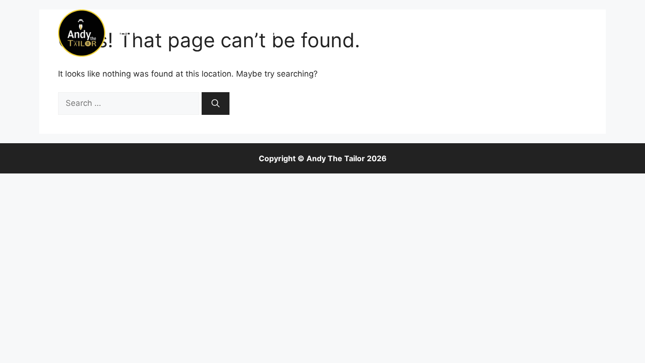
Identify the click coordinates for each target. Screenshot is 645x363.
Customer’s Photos (303, 33)
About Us (182, 33)
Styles (233, 33)
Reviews (431, 33)
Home (132, 33)
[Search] (215, 103)
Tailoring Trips (496, 33)
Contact (561, 33)
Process (378, 33)
